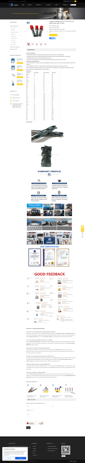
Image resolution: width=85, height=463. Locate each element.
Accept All (20, 458)
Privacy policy (6, 455)
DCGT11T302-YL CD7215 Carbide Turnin (20, 59)
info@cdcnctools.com (14, 1)
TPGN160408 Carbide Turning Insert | (19, 67)
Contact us (65, 4)
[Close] (26, 448)
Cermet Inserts (13, 40)
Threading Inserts (13, 36)
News (56, 4)
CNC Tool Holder (13, 42)
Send (28, 427)
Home (23, 4)
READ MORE (20, 77)
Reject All (9, 458)
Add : (10, 446)
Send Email (53, 35)
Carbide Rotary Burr (13, 49)
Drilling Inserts (13, 34)
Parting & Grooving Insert (15, 32)
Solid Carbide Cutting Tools (15, 46)
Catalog (48, 4)
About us (30, 4)
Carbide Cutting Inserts (52, 446)
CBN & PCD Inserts (14, 38)
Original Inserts (13, 44)
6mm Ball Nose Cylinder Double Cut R (19, 81)
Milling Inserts (13, 30)
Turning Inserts (13, 28)
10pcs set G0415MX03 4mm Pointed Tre (20, 74)
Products (38, 4)
